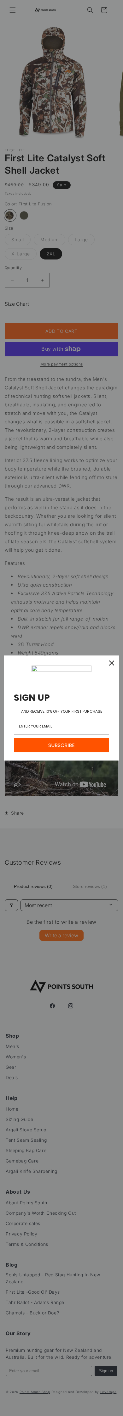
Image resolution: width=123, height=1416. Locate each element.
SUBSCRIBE (61, 745)
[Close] (111, 663)
